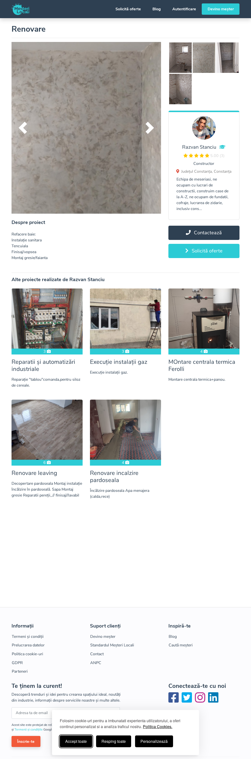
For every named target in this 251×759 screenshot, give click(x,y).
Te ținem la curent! (37, 686)
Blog (156, 9)
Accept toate (76, 741)
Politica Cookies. (157, 726)
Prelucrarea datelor (28, 645)
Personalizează (154, 741)
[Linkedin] (213, 700)
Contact (97, 654)
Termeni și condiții (28, 636)
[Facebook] (174, 700)
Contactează (207, 232)
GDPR (17, 663)
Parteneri (20, 671)
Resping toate (113, 741)
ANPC (95, 663)
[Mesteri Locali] (20, 9)
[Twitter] (188, 700)
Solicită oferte (128, 9)
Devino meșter (221, 9)
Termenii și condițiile (28, 729)
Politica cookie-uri (27, 654)
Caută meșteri (181, 645)
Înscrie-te (26, 741)
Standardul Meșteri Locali (112, 645)
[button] (23, 128)
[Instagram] (201, 700)
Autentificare (184, 9)
